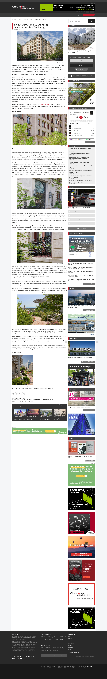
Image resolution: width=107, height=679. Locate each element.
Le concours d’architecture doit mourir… (80, 153)
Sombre (92, 11)
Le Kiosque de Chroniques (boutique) (77, 650)
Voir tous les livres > (89, 460)
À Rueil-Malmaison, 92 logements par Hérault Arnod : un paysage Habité (80, 267)
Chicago (21, 401)
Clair (87, 11)
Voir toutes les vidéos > (89, 310)
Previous (66, 342)
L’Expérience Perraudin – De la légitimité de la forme (81, 166)
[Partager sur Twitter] (16, 393)
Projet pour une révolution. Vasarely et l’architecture (79, 358)
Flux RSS (24, 658)
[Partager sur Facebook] (13, 393)
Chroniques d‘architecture (23, 7)
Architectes (71, 643)
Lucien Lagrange (44, 104)
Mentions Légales (82, 667)
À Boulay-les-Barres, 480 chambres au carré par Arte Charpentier (81, 276)
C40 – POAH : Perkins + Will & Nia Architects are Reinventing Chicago (46, 418)
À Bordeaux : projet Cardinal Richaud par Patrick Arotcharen (81, 51)
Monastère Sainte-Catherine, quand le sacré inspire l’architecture (81, 171)
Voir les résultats (81, 228)
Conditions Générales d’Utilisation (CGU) (66, 667)
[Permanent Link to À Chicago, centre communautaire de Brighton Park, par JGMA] (20, 410)
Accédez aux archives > (81, 69)
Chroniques (71, 641)
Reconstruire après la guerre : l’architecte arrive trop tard (80, 176)
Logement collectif (26, 399)
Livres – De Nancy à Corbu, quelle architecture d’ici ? (80, 456)
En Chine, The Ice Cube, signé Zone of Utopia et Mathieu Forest (81, 306)
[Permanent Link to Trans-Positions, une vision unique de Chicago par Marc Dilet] (60, 410)
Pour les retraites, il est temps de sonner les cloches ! (81, 149)
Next (97, 342)
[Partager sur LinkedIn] (19, 393)
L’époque (70, 647)
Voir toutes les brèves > (89, 283)
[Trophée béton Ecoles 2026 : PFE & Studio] (81, 398)
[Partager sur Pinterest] (22, 393)
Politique (70, 638)
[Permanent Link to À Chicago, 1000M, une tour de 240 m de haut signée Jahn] (33, 410)
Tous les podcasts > (89, 142)
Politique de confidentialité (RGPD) (48, 667)
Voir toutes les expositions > (88, 361)
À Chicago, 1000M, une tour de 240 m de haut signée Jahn (32, 418)
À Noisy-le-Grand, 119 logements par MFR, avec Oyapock (81, 272)
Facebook (16, 658)
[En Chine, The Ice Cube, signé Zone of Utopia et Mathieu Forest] (81, 297)
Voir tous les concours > (89, 410)
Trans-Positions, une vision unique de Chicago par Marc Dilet (59, 418)
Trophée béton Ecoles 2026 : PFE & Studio (79, 407)
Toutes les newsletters (73, 652)
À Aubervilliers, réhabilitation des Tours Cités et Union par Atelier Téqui (81, 280)
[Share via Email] (24, 393)
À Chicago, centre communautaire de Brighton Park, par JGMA (19, 418)
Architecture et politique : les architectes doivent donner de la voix (80, 181)
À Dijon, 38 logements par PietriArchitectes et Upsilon (80, 263)
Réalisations (49, 399)
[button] (83, 211)
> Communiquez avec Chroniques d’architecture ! (52, 639)
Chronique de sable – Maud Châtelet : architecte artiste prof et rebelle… (79, 157)
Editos (69, 636)
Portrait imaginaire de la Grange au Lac (79, 162)
